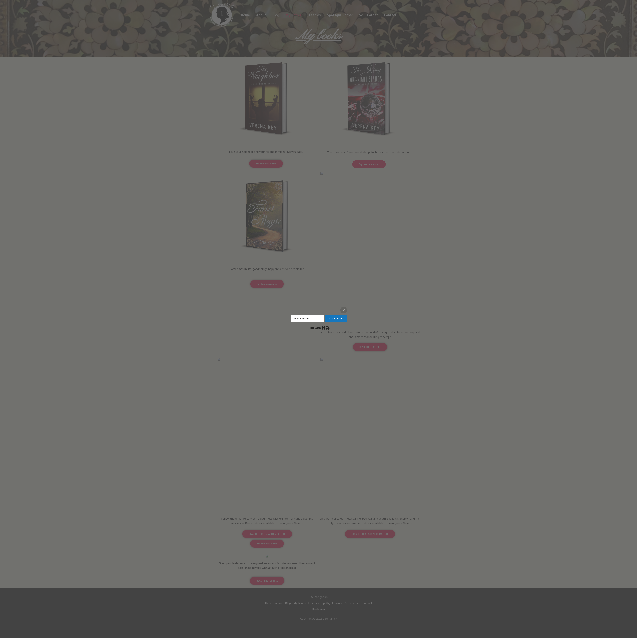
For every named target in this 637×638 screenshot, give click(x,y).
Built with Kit (319, 328)
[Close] (343, 310)
